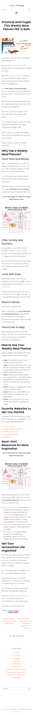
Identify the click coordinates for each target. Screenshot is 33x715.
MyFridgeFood (8, 532)
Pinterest (6, 515)
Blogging (16, 658)
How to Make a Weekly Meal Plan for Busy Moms (9, 621)
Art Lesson (16, 656)
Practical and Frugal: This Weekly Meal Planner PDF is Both (16, 25)
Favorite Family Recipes (12, 429)
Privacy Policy (16, 712)
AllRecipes (7, 525)
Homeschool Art (16, 667)
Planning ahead (20, 251)
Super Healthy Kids (10, 507)
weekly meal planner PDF (18, 596)
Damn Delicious (9, 426)
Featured (16, 661)
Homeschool (16, 664)
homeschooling (17, 65)
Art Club (16, 653)
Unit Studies (16, 678)
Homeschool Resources (16, 675)
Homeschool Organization (16, 672)
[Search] (29, 9)
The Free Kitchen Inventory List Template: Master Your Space (23, 623)
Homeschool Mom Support (16, 669)
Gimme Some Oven (10, 432)
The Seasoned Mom (10, 434)
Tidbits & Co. (8, 437)
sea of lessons (15, 76)
